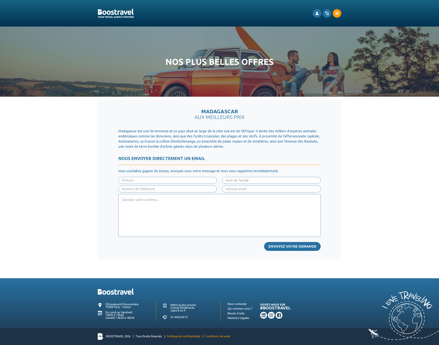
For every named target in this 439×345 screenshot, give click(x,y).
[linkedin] (263, 315)
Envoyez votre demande (292, 246)
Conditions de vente (217, 336)
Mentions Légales (238, 318)
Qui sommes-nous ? (240, 308)
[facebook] (279, 315)
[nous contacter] (327, 13)
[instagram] (271, 315)
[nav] (337, 13)
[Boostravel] (116, 291)
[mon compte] (317, 13)
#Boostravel (275, 308)
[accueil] (116, 13)
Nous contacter (237, 303)
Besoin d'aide (236, 313)
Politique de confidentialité (183, 336)
